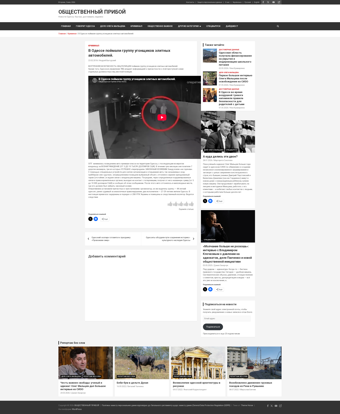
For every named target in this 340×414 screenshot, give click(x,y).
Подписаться (213, 326)
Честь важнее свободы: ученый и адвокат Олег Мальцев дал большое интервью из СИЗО (83, 386)
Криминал (136, 26)
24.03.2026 (65, 393)
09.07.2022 (177, 389)
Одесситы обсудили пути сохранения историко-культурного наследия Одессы (168, 238)
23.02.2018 (93, 60)
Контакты (190, 2)
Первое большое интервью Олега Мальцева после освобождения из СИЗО (235, 78)
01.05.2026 (223, 85)
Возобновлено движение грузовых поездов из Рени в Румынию (250, 384)
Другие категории (188, 26)
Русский (248, 2)
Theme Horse (247, 405)
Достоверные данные (229, 50)
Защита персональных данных (209, 2)
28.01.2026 (207, 160)
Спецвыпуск (213, 26)
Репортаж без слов (72, 342)
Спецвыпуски (211, 116)
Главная (66, 26)
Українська (237, 2)
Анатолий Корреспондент (195, 389)
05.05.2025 (207, 265)
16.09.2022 (121, 386)
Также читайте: (214, 44)
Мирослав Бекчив (248, 389)
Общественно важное (160, 26)
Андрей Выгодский (107, 60)
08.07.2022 (234, 389)
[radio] (170, 204)
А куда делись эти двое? (220, 156)
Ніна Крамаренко (237, 68)
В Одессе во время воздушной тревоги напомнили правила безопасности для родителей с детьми (231, 98)
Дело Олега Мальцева (112, 26)
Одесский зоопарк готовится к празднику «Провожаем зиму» (111, 238)
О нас (227, 2)
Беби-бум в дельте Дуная (132, 382)
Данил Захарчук (221, 265)
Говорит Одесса (85, 26)
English (257, 2)
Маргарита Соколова (223, 160)
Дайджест (232, 26)
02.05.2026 (223, 68)
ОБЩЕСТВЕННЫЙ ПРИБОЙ (92, 12)
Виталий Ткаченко (136, 386)
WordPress (77, 409)
